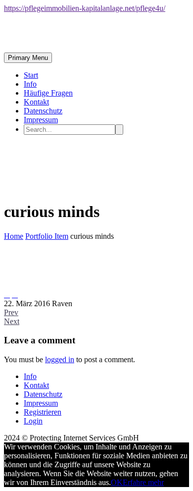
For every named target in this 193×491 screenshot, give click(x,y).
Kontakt (36, 102)
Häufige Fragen (48, 93)
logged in (59, 359)
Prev (11, 312)
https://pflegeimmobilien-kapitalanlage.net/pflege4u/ (84, 8)
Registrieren (42, 412)
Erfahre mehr (143, 482)
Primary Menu (28, 57)
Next (11, 321)
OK (117, 482)
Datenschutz (43, 111)
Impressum (41, 119)
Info (30, 84)
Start (31, 75)
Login (33, 421)
